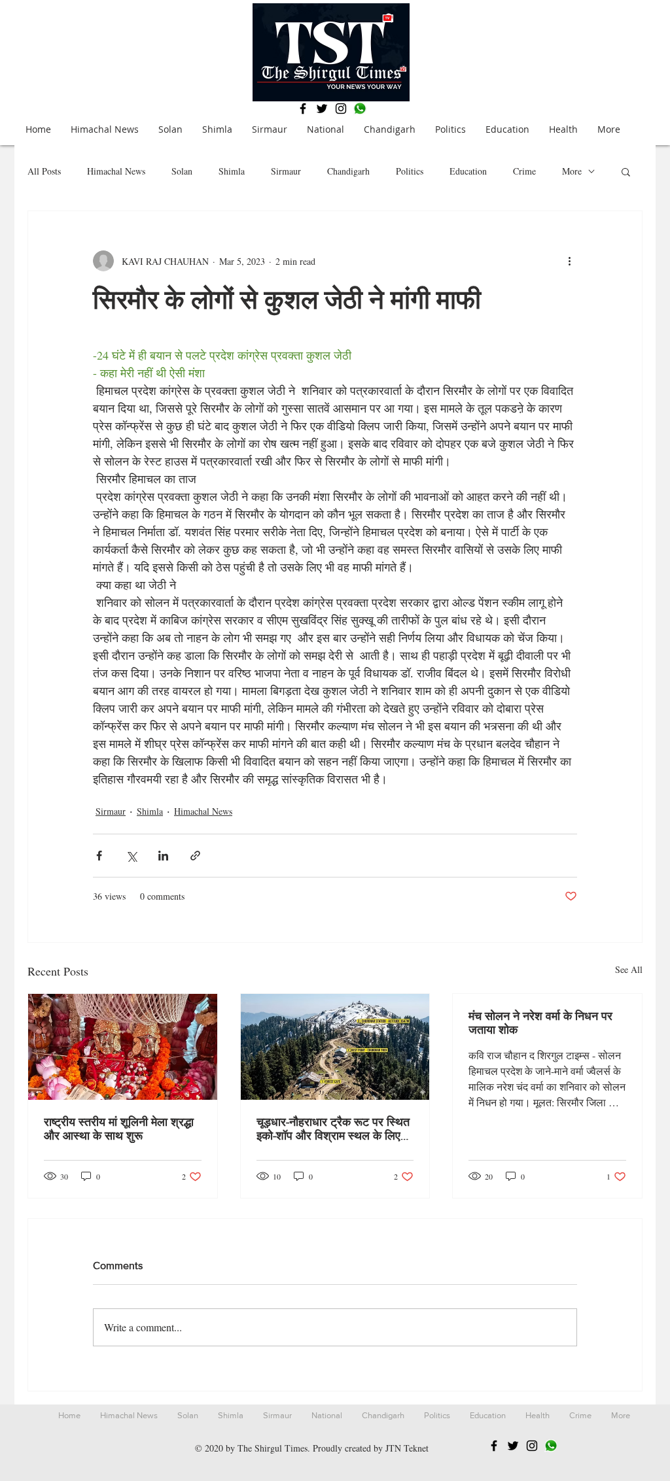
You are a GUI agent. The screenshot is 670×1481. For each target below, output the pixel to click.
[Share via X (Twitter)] (131, 855)
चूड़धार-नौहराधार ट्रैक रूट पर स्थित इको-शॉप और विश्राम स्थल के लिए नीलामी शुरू (333, 1129)
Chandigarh (348, 171)
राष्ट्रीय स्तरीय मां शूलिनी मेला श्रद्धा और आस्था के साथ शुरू (119, 1128)
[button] (626, 171)
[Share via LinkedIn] (163, 855)
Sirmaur (286, 171)
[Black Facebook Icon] (303, 108)
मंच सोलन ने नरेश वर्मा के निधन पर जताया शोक (540, 1023)
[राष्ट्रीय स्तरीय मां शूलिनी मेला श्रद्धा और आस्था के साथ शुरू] (122, 1047)
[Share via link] (195, 855)
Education (468, 171)
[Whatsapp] (360, 108)
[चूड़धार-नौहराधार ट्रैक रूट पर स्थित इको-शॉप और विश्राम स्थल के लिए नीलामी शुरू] (335, 1047)
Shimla (232, 171)
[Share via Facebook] (99, 855)
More (572, 171)
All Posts (44, 171)
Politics (409, 171)
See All (629, 969)
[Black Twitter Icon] (322, 108)
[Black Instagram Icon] (341, 108)
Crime (524, 171)
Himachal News (116, 171)
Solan (181, 171)
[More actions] (569, 261)
